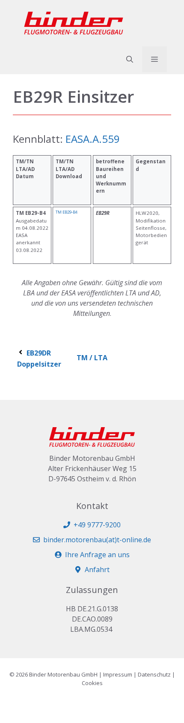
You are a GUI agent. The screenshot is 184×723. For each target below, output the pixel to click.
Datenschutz (154, 674)
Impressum (117, 674)
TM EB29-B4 (66, 212)
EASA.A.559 (91, 139)
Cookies (92, 683)
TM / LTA (92, 357)
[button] (129, 59)
